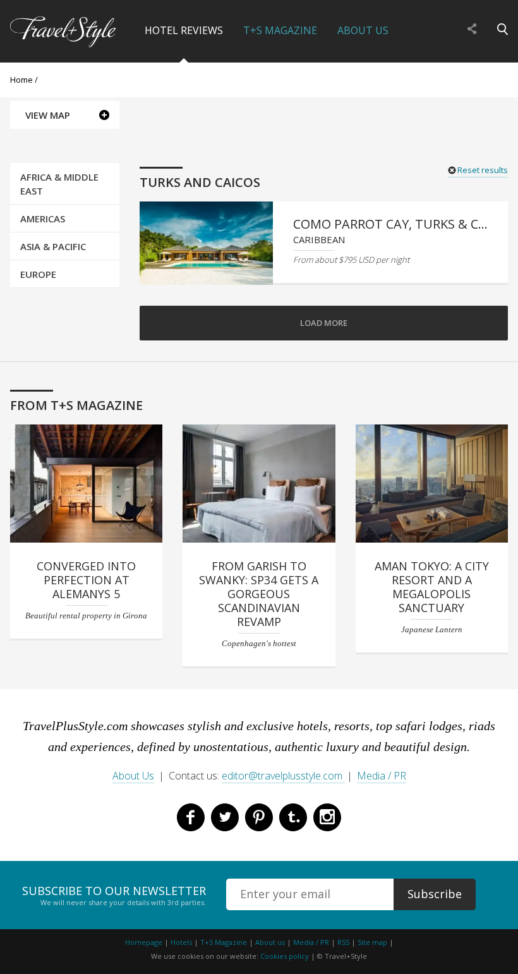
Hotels (181, 942)
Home (21, 79)
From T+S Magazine (76, 405)
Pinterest (259, 817)
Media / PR (381, 776)
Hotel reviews (184, 30)
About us (270, 942)
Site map (372, 942)
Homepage (143, 942)
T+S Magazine (280, 30)
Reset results (482, 170)
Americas (42, 218)
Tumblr (293, 817)
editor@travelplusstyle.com (283, 776)
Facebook (191, 817)
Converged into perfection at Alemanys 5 (86, 579)
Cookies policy (284, 956)
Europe (38, 274)
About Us (362, 30)
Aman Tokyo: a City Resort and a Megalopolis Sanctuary (432, 586)
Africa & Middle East (59, 184)
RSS (343, 942)
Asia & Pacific (53, 246)
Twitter (225, 817)
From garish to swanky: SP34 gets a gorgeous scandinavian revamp (258, 593)
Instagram (327, 817)
